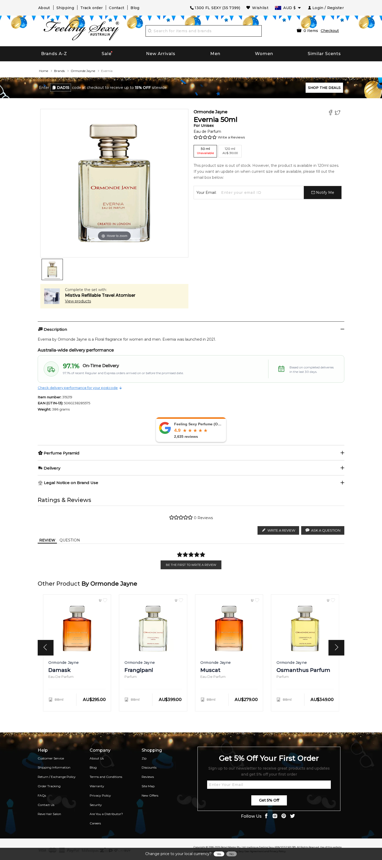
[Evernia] (52, 269)
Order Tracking (49, 786)
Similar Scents (324, 53)
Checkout (330, 30)
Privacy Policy (100, 795)
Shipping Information (54, 767)
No (231, 854)
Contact (116, 7)
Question (70, 540)
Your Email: (206, 192)
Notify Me (324, 192)
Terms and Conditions (106, 777)
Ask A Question (325, 530)
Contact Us (46, 805)
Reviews (148, 777)
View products (78, 301)
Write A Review (281, 530)
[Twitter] (338, 113)
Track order (91, 7)
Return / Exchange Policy (57, 777)
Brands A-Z (54, 53)
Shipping (65, 7)
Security (96, 805)
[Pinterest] (283, 816)
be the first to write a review (191, 565)
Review (47, 540)
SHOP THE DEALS (324, 87)
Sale (106, 53)
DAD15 (63, 87)
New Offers (150, 795)
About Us (97, 758)
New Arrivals (160, 53)
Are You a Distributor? (106, 814)
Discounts (149, 767)
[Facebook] (331, 113)
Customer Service (51, 758)
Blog (134, 7)
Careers (95, 823)
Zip (144, 758)
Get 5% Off (269, 800)
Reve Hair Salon (49, 814)
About (44, 7)
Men (215, 53)
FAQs (42, 795)
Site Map (148, 786)
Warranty (97, 786)
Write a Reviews (231, 137)
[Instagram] (275, 816)
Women (264, 53)
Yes (219, 854)
